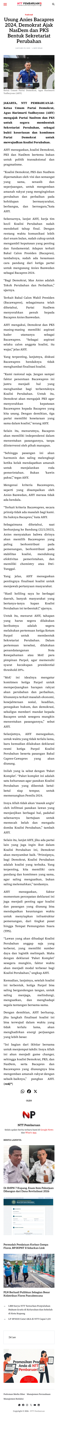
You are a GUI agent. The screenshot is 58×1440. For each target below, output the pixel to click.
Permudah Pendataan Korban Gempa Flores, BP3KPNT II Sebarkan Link (26, 1246)
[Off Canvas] (5, 4)
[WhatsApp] (19, 1405)
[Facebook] (29, 1092)
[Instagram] (27, 1405)
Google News (46, 1129)
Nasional (29, 14)
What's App (30, 1132)
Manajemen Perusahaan (38, 1394)
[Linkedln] (38, 1405)
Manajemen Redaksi (14, 1398)
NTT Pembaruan (29, 1125)
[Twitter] (31, 1405)
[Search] (53, 4)
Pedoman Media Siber (14, 1394)
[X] (35, 1092)
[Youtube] (35, 1405)
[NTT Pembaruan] (29, 1114)
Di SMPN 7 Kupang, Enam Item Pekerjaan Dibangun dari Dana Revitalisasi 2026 (29, 1190)
